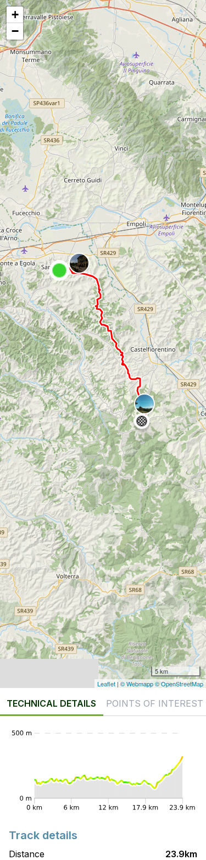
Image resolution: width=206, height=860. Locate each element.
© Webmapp (137, 683)
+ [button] (15, 14)
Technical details (51, 703)
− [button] (15, 31)
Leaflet (106, 683)
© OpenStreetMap (179, 683)
